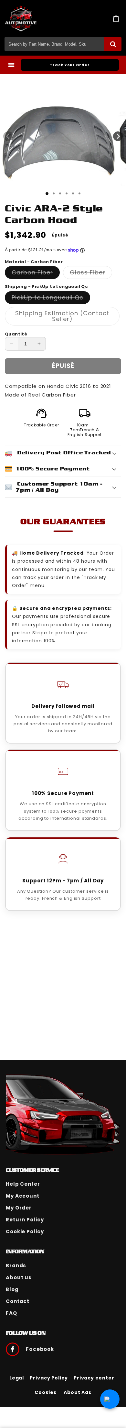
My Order (19, 1207)
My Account (22, 1195)
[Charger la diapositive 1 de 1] (47, 193)
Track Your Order (69, 64)
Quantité (16, 334)
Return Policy (25, 1219)
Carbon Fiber (36, 273)
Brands (16, 1265)
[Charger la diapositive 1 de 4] (66, 193)
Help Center (23, 1184)
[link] (16, 1378)
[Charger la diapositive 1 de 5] (73, 193)
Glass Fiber (91, 273)
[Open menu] (11, 65)
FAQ (11, 1313)
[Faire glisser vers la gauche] (8, 136)
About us (19, 1277)
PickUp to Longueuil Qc (51, 298)
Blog (12, 1289)
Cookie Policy (25, 1231)
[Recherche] (112, 44)
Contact (17, 1301)
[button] (115, 18)
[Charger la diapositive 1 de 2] (53, 193)
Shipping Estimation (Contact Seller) (63, 317)
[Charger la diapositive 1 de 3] (60, 193)
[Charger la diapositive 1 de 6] (79, 193)
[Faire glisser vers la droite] (118, 136)
